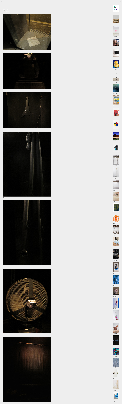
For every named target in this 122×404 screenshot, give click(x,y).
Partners (114, 3)
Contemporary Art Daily (8, 1)
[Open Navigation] (120, 1)
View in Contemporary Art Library (6, 10)
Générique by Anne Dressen (6, 9)
